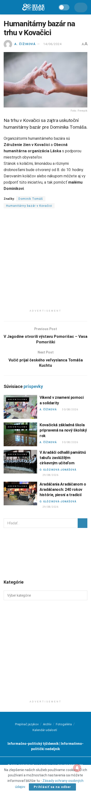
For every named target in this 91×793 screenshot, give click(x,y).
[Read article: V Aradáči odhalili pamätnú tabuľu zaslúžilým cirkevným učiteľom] (20, 462)
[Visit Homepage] (33, 7)
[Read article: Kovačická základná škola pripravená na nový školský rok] (20, 434)
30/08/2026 (70, 409)
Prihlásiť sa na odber (52, 787)
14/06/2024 (52, 44)
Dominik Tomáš (30, 198)
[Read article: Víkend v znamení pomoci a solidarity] (20, 407)
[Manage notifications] (77, 768)
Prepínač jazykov (27, 724)
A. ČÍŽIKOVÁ (25, 44)
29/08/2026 (50, 475)
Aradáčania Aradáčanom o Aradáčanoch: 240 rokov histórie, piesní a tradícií (63, 489)
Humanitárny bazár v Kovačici (29, 205)
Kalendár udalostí (45, 730)
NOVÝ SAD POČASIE (45, 553)
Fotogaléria (64, 724)
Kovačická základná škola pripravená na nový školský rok (63, 430)
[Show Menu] (6, 7)
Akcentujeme (17, 399)
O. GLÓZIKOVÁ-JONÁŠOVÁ (58, 469)
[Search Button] (82, 523)
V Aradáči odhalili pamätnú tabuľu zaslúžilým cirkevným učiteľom (63, 458)
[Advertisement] (45, 262)
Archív (47, 724)
